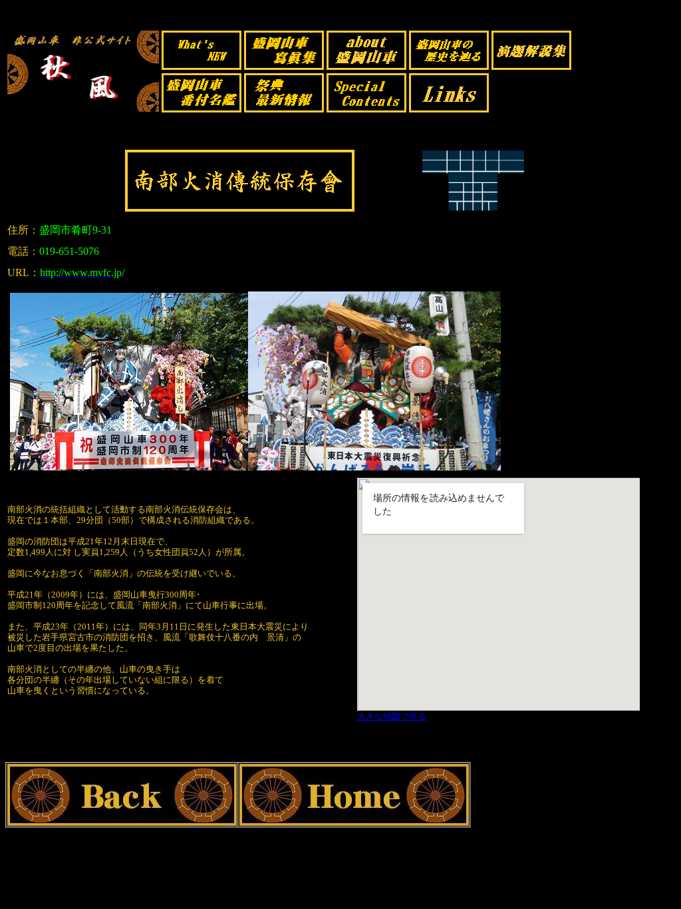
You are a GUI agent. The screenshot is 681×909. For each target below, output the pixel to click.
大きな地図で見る (391, 716)
